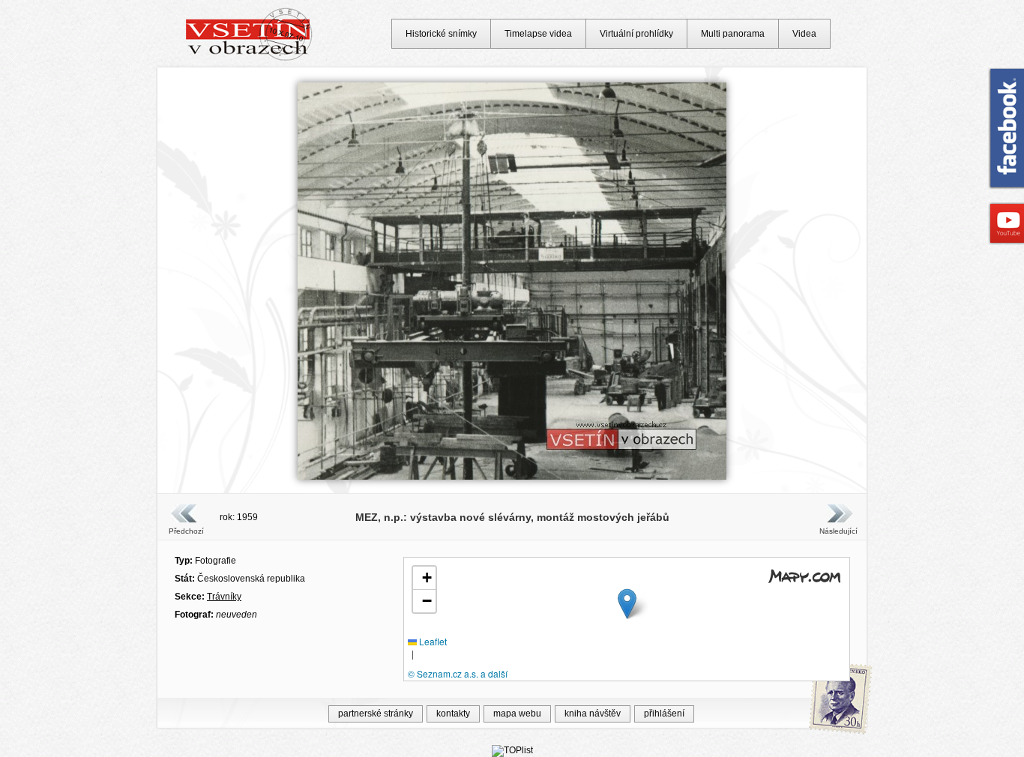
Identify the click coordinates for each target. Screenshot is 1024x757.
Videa (804, 33)
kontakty (453, 713)
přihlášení (664, 713)
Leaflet (432, 641)
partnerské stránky (375, 713)
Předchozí (186, 531)
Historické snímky (441, 33)
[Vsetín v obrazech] (249, 58)
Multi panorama (733, 33)
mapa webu (517, 713)
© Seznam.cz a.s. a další (458, 673)
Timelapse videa (538, 33)
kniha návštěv (592, 713)
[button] (627, 603)
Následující (838, 531)
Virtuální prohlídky (636, 33)
